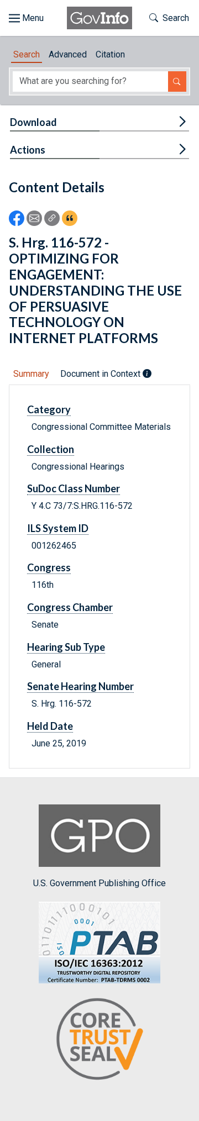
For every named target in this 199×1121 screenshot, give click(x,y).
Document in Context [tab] (101, 374)
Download (33, 122)
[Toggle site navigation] (26, 18)
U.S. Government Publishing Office (99, 883)
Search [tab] (26, 54)
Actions (27, 150)
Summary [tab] (31, 374)
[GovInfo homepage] (99, 18)
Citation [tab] (110, 54)
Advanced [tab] (68, 54)
